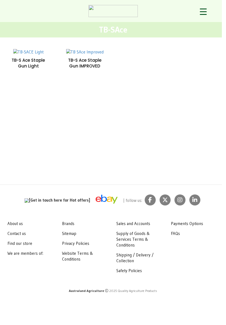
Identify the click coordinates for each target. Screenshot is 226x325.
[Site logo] (113, 10)
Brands (68, 223)
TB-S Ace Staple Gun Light (28, 63)
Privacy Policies (75, 243)
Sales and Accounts (133, 223)
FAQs (175, 233)
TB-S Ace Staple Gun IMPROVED (84, 63)
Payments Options (187, 223)
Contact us (16, 233)
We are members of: (25, 253)
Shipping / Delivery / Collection (135, 257)
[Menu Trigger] (203, 11)
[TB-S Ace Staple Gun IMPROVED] (85, 51)
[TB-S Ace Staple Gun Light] (28, 51)
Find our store (19, 243)
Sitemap (69, 233)
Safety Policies (129, 270)
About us (15, 223)
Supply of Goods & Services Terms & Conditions (133, 239)
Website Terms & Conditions (77, 256)
